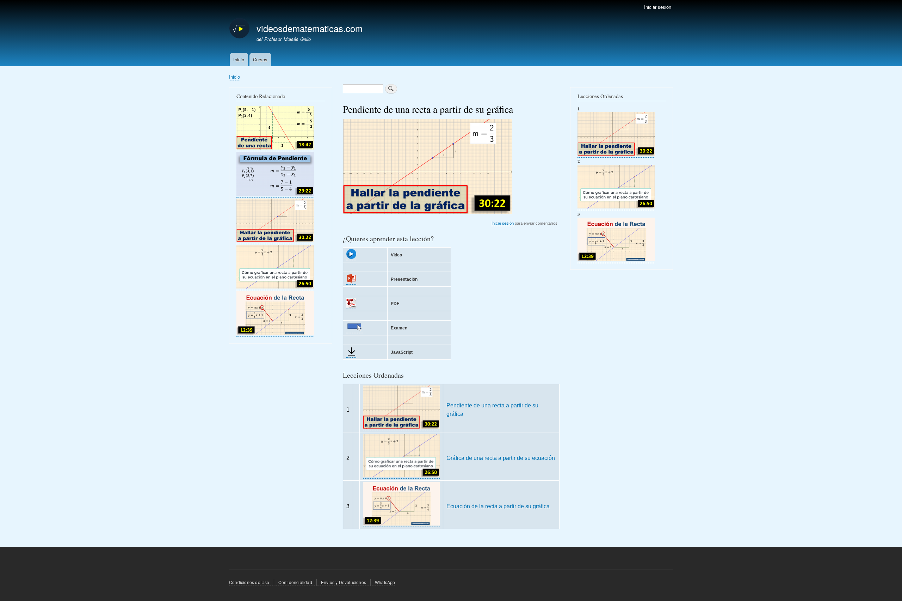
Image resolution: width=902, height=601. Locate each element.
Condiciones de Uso (249, 582)
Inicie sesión (503, 223)
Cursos (260, 59)
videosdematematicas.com (310, 28)
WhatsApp (385, 582)
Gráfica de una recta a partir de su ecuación (500, 458)
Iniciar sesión (657, 7)
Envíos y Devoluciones (343, 582)
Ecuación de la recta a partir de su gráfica (498, 506)
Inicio (238, 59)
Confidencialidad (295, 582)
